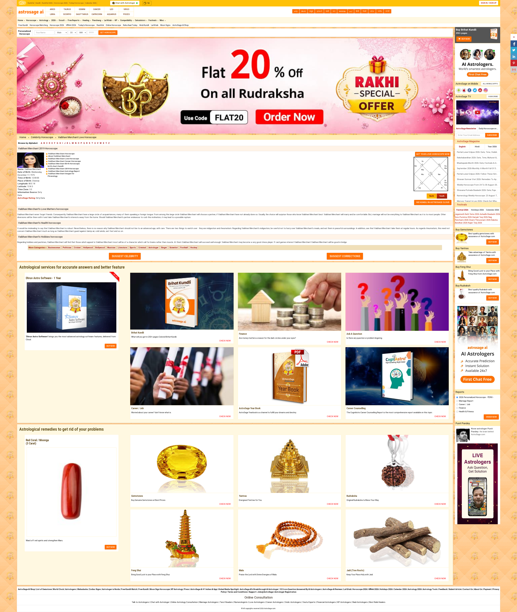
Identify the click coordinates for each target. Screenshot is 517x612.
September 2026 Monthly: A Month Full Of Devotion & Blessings (478, 168)
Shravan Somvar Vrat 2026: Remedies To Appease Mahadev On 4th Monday (478, 179)
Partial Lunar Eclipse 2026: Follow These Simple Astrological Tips (478, 174)
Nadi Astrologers (360, 602)
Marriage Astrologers (209, 602)
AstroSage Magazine (468, 141)
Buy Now (465, 39)
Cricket (77, 247)
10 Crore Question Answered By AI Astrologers (301, 589)
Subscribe (493, 96)
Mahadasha (82, 589)
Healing (86, 20)
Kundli (38, 3)
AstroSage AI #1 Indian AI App (204, 589)
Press (186, 589)
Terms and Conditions (238, 592)
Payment (487, 589)
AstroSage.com (269, 608)
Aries (52, 9)
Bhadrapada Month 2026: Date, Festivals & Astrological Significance (478, 163)
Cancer (96, 9)
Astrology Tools (430, 589)
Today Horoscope (76, 3)
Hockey (193, 247)
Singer (164, 247)
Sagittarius (82, 14)
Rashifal (31, 3)
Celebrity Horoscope (42, 137)
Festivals (153, 20)
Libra (52, 14)
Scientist (174, 247)
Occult (62, 20)
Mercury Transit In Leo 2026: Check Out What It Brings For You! (478, 201)
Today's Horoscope (86, 25)
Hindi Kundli (144, 25)
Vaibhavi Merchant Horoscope (61, 154)
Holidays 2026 (477, 210)
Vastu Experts (309, 602)
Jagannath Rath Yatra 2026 (467, 214)
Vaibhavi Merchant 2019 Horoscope (63, 169)
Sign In (484, 3)
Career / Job (464, 404)
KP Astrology (177, 589)
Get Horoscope (108, 33)
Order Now (491, 417)
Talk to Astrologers (140, 602)
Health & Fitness (466, 411)
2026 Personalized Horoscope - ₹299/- (476, 397)
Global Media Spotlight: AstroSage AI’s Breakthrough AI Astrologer (248, 589)
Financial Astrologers (326, 602)
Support (252, 592)
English (462, 147)
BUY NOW (110, 346)
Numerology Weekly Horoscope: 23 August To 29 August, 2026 (478, 195)
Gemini (82, 9)
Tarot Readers (226, 602)
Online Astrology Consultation (184, 602)
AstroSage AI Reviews (332, 589)
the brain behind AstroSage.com (482, 431)
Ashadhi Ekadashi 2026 (490, 214)
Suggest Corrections (345, 256)
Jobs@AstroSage (265, 592)
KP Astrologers (344, 602)
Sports (133, 247)
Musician (111, 247)
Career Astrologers (274, 602)
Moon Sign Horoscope (160, 589)
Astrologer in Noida (111, 589)
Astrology (44, 20)
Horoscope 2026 (60, 3)
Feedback (443, 589)
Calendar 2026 (90, 3)
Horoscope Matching (39, 25)
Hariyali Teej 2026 (480, 217)
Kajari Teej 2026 (475, 223)
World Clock (58, 589)
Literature (122, 247)
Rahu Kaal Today (130, 25)
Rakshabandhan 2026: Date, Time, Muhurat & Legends (478, 157)
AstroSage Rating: (27, 198)
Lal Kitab (154, 25)
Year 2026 (492, 147)
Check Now (225, 341)
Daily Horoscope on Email (489, 128)
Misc (162, 20)
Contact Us (468, 589)
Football (184, 247)
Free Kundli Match (129, 589)
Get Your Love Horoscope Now (432, 154)
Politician (67, 247)
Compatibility (126, 20)
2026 (53, 20)
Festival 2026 (462, 210)
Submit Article (455, 589)
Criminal (142, 247)
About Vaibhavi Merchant (59, 156)
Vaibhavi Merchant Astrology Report (64, 171)
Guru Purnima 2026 (463, 217)
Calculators (140, 20)
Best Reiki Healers (377, 602)
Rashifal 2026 (47, 3)
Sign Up (492, 3)
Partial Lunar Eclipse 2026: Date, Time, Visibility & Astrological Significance (478, 152)
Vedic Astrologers (293, 602)
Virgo (126, 9)
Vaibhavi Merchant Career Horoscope (64, 161)
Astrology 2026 (415, 589)
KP (116, 20)
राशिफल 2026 (71, 25)
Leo (111, 9)
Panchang (96, 20)
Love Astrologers (257, 602)
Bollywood (100, 247)
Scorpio (67, 14)
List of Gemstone (44, 589)
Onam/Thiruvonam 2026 (480, 220)
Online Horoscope (113, 25)
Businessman (54, 247)
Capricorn (97, 14)
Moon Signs (165, 25)
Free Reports (74, 20)
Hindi (477, 147)
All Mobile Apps (490, 84)
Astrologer (153, 247)
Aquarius (111, 14)
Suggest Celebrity (125, 256)
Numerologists (241, 602)
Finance (462, 408)
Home (20, 20)
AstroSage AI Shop (180, 25)
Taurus (67, 9)
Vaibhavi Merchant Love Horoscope (63, 159)
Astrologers (70, 589)
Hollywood (88, 247)
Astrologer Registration (285, 592)
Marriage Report (466, 401)
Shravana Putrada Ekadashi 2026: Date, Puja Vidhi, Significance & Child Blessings (478, 190)
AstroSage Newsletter (466, 128)
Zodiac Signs (95, 589)
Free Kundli (23, 25)
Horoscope (31, 20)
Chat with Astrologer (125, 3)
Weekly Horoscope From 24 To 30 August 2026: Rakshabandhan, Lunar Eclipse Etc (478, 185)
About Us (478, 589)
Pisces (126, 14)
